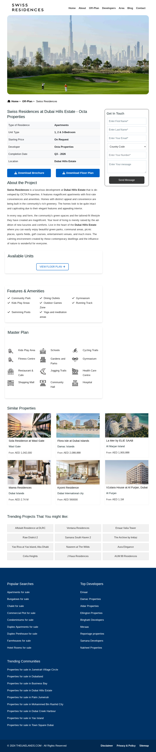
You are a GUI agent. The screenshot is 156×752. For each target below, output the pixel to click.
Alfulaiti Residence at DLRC (30, 528)
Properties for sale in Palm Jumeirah (28, 697)
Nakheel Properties (91, 647)
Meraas (84, 626)
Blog (130, 8)
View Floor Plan (51, 266)
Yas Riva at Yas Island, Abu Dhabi (30, 547)
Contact (140, 8)
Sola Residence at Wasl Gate (26, 440)
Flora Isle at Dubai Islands (73, 440)
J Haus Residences (78, 556)
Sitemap (144, 745)
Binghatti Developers (92, 619)
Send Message (127, 180)
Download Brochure (30, 172)
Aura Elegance (126, 547)
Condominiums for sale (20, 619)
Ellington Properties (91, 613)
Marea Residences (20, 487)
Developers (109, 8)
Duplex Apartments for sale (22, 626)
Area (121, 8)
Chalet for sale (15, 606)
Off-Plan (94, 8)
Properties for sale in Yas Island (25, 718)
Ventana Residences (78, 528)
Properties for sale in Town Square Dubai (30, 725)
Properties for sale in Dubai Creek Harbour (31, 711)
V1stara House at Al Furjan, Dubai (127, 487)
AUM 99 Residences (126, 556)
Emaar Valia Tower (125, 528)
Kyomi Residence (68, 487)
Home (72, 8)
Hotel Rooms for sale (19, 647)
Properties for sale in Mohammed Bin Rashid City (35, 704)
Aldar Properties (89, 606)
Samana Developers (91, 640)
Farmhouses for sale (19, 640)
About (82, 8)
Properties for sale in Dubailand (25, 676)
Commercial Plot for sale (21, 613)
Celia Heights (30, 556)
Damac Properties (90, 599)
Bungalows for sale (18, 599)
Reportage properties (92, 633)
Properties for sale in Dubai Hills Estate (29, 690)
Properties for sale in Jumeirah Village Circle (32, 669)
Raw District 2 (30, 537)
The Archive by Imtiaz (125, 537)
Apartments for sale (18, 592)
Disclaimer (107, 745)
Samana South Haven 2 (78, 537)
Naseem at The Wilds (78, 547)
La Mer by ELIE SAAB (119, 440)
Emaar (84, 592)
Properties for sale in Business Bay (27, 683)
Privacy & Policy (126, 745)
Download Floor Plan (80, 172)
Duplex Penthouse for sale (22, 633)
